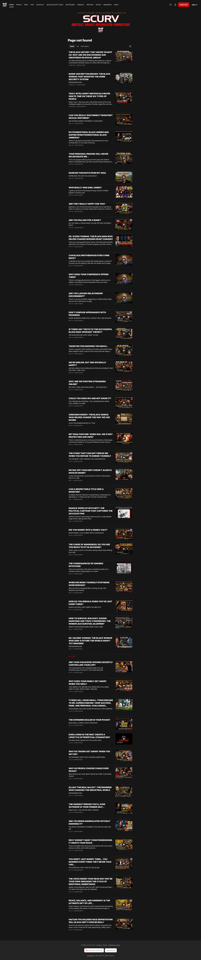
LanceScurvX (80, 65)
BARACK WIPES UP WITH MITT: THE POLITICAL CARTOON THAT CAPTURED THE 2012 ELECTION (91, 511)
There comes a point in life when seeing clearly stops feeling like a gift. (90, 551)
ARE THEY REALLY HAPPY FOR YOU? (87, 204)
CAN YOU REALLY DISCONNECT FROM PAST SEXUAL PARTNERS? (91, 116)
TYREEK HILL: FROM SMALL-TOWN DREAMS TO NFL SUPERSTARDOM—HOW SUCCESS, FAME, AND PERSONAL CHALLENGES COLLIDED (91, 703)
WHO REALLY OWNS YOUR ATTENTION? (83, 723)
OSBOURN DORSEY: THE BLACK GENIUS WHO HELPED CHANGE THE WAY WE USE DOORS (89, 417)
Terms (105, 945)
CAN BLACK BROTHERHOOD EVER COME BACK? (89, 256)
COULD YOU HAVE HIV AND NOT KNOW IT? (90, 398)
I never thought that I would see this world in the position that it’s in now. (89, 477)
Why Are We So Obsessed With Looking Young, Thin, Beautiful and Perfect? (88, 589)
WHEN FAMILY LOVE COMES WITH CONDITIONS (86, 533)
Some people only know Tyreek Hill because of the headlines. (91, 709)
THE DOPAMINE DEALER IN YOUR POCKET (89, 720)
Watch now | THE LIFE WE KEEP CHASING (84, 810)
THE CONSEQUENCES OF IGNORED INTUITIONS (86, 564)
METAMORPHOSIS (75, 82)
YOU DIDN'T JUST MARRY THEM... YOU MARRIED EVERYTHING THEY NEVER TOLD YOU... (90, 862)
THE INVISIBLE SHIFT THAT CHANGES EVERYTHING (87, 757)
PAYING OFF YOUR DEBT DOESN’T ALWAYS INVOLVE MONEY (90, 471)
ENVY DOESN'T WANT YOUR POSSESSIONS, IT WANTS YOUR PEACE (90, 841)
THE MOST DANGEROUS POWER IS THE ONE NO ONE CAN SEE (90, 828)
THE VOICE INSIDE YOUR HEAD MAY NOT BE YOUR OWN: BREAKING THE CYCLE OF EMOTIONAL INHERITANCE (90, 881)
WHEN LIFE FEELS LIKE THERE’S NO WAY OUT (85, 607)
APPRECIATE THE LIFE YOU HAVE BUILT (83, 176)
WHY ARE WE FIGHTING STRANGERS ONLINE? (87, 382)
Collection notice (114, 945)
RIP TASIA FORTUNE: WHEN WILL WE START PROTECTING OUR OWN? (91, 435)
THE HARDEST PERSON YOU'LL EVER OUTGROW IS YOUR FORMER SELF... (87, 805)
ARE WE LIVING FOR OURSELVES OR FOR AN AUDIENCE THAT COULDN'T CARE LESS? (91, 369)
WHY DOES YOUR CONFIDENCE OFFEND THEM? (89, 275)
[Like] (70, 87)
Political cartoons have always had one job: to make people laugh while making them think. (90, 517)
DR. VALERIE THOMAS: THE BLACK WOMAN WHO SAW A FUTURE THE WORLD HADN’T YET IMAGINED (90, 641)
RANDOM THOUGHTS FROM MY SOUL (87, 173)
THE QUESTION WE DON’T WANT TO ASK (83, 335)
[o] (124, 56)
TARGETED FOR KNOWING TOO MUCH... (88, 346)
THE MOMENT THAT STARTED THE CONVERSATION (87, 459)
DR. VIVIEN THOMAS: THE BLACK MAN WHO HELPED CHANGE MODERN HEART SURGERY (91, 237)
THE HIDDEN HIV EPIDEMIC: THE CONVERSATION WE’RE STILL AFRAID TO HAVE (89, 402)
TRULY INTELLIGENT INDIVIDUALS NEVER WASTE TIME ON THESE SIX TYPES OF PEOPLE (89, 96)
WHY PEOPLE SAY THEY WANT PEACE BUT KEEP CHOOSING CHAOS (90, 775)
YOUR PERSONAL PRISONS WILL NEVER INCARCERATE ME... (88, 155)
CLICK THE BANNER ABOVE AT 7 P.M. (82, 423)
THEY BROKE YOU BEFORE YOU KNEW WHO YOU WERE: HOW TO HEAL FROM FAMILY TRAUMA (89, 688)
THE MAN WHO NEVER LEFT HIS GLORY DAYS (85, 740)
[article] (100, 60)
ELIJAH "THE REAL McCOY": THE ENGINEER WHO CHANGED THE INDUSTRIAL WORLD (90, 788)
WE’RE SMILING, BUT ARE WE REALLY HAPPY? (87, 363)
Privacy (99, 945)
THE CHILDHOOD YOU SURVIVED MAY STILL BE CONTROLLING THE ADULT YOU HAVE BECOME (86, 669)
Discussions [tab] (85, 46)
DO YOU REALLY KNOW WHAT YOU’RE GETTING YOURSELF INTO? (90, 224)
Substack (90, 956)
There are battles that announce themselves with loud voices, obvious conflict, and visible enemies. (91, 847)
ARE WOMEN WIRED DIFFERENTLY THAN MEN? (86, 121)
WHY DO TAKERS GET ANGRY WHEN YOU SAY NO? (89, 752)
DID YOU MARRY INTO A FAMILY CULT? (88, 530)
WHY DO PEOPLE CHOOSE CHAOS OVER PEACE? (89, 769)
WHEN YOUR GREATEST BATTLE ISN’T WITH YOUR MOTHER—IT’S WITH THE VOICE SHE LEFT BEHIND (91, 888)
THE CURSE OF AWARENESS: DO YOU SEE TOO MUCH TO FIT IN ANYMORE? (89, 545)
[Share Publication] (175, 5)
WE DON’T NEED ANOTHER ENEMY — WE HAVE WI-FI (88, 387)
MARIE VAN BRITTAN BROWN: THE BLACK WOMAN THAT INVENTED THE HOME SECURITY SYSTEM (89, 77)
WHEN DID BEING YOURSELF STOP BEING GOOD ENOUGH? (89, 583)
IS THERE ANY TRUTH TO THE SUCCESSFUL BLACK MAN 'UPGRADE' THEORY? (90, 330)
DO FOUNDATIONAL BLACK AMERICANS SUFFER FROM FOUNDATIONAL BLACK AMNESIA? (89, 135)
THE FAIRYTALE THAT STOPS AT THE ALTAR (84, 867)
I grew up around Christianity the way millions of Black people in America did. (88, 191)
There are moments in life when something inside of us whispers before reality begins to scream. (88, 570)
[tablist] (79, 46)
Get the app (111, 950)
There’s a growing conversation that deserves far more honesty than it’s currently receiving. (88, 141)
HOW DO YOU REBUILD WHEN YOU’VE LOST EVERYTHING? (90, 602)
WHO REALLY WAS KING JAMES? (85, 187)
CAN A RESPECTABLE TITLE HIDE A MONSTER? (86, 490)
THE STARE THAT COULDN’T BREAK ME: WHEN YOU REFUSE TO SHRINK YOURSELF (90, 454)
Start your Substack (95, 950)
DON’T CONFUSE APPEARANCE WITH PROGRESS (87, 313)
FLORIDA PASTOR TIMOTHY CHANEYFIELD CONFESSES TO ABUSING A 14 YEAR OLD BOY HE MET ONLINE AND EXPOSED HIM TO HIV (90, 496)
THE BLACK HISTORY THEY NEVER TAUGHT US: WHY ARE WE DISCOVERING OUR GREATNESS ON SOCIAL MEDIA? (90, 55)
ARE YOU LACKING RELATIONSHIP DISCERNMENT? (86, 294)
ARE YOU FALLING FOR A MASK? (85, 220)
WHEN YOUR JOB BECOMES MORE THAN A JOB (86, 627)
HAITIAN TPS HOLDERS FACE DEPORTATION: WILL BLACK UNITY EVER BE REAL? (91, 920)
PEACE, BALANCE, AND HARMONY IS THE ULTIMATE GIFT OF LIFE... (89, 901)
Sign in (194, 5)
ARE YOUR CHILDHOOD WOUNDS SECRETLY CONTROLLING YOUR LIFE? (91, 663)
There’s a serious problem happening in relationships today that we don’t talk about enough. (90, 300)
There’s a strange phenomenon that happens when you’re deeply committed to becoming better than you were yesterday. (89, 281)
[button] (11, 4)
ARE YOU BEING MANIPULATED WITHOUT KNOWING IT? (89, 822)
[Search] (171, 5)
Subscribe (184, 5)
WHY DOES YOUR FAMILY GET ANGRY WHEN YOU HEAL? (88, 682)
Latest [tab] (72, 46)
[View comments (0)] (84, 68)
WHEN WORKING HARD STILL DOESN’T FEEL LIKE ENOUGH (90, 318)
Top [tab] (77, 46)
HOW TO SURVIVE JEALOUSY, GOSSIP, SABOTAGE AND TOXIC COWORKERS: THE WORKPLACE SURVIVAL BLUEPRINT (90, 621)
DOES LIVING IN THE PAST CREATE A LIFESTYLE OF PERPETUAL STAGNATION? (89, 736)
